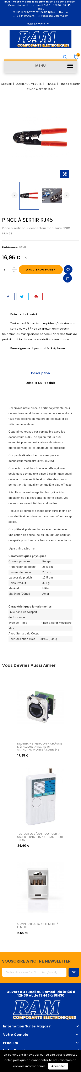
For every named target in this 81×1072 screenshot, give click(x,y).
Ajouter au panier (40, 270)
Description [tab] (40, 373)
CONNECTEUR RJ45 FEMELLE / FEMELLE (38, 925)
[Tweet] (22, 296)
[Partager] (8, 296)
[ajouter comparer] (67, 278)
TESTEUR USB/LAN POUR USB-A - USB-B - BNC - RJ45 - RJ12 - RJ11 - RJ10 (40, 837)
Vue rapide (25, 684)
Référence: (10, 247)
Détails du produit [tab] (40, 383)
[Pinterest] (36, 296)
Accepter (58, 1066)
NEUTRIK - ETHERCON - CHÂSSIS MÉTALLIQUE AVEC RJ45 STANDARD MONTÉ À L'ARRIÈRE (40, 747)
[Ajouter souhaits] (68, 269)
